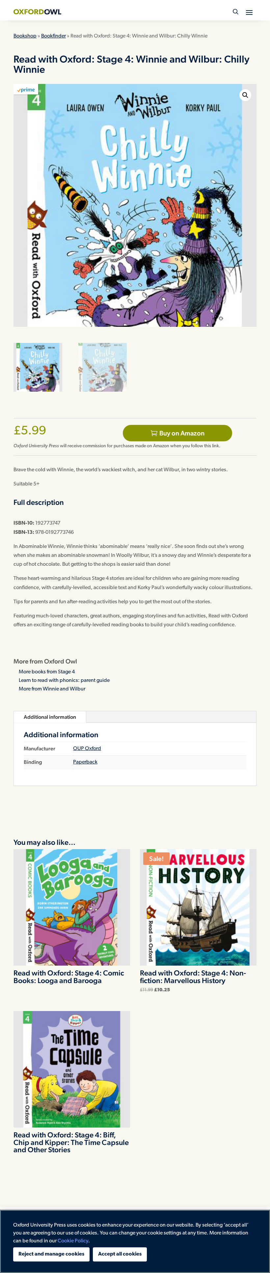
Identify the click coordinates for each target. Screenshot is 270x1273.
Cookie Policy (73, 1241)
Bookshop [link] (25, 36)
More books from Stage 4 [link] (47, 672)
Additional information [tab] (50, 717)
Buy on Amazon (181, 433)
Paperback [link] (85, 762)
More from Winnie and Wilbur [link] (52, 689)
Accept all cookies (120, 1254)
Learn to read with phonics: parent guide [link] (64, 680)
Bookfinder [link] (53, 36)
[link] (37, 12)
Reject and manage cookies (51, 1254)
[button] (249, 12)
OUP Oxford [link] (87, 748)
